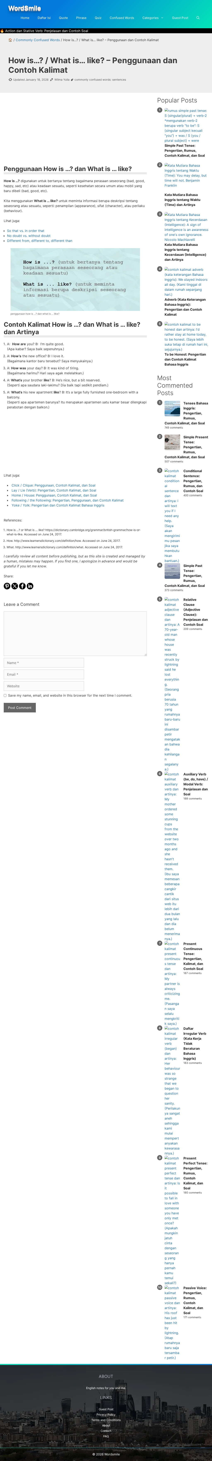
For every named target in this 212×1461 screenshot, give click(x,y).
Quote (63, 18)
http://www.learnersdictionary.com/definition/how (47, 540)
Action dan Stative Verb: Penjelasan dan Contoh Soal (46, 31)
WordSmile (24, 8)
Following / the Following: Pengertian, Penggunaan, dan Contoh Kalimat (68, 500)
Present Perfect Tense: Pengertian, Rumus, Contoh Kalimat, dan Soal (195, 1173)
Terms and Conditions (106, 1420)
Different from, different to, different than (39, 241)
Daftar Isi (44, 18)
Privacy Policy (106, 1414)
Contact (106, 1431)
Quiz (98, 18)
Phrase (81, 18)
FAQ (106, 1436)
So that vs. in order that (25, 231)
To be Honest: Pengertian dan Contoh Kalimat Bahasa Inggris (185, 359)
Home (25, 18)
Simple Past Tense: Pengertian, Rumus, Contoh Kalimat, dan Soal (185, 150)
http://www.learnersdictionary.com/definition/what (49, 547)
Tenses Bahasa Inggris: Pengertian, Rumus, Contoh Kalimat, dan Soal (186, 413)
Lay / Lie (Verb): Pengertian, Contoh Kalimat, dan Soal (54, 490)
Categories (150, 18)
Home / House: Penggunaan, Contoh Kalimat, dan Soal (54, 495)
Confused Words (122, 18)
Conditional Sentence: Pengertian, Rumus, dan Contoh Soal (193, 481)
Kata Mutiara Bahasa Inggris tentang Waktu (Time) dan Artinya (182, 200)
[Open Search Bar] (198, 18)
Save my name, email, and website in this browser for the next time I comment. (70, 695)
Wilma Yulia (62, 79)
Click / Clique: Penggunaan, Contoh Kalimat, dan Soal (53, 485)
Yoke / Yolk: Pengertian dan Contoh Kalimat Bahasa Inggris (58, 505)
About (106, 1425)
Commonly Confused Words (38, 40)
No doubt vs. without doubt (29, 236)
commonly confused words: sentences (100, 79)
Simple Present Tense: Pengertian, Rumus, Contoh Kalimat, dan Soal (186, 447)
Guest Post (180, 18)
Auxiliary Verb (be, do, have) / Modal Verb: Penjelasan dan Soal (195, 784)
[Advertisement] (75, 132)
